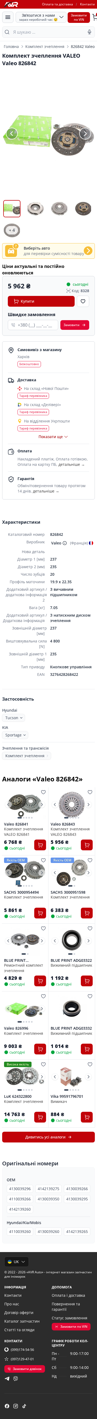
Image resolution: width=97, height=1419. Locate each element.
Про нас (11, 1303)
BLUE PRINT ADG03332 (71, 1028)
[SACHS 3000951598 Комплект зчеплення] (72, 873)
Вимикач (59, 1101)
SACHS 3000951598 (68, 892)
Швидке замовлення (31, 314)
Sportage (13, 735)
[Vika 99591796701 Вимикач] (72, 1077)
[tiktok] (24, 1406)
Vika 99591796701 (67, 1096)
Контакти (87, 4)
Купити (27, 301)
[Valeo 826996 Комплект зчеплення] (25, 1009)
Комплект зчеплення (44, 46)
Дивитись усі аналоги (45, 1137)
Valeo (56, 543)
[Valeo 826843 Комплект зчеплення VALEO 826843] (72, 804)
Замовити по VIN (73, 1326)
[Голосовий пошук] (89, 32)
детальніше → (71, 464)
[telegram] (7, 1378)
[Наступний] (85, 133)
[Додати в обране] (83, 301)
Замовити (71, 325)
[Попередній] (12, 133)
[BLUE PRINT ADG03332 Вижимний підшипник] (72, 1009)
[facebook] (7, 1406)
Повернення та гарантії (66, 1306)
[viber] (15, 1378)
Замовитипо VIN (79, 17)
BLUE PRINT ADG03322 (71, 960)
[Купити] (40, 845)
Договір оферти (18, 1312)
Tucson (11, 717)
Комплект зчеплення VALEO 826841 (23, 831)
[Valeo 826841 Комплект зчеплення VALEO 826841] (25, 804)
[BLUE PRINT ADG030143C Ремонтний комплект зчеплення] (25, 941)
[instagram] (15, 1406)
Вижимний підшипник (71, 965)
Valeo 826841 (16, 824)
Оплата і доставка (68, 1295)
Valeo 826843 (63, 824)
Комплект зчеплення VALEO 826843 (70, 831)
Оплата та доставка (57, 4)
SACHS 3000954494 (21, 892)
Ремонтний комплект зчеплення (23, 968)
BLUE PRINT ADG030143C (15, 960)
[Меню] (7, 17)
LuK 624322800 (18, 1096)
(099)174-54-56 (22, 1349)
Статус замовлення (69, 1317)
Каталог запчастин (22, 1321)
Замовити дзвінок (27, 1368)
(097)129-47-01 (22, 1359)
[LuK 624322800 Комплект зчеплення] (25, 1077)
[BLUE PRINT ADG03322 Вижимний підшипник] (72, 941)
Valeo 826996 (16, 1028)
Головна (11, 46)
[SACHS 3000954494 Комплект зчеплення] (25, 873)
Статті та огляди (19, 1329)
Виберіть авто (37, 248)
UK (16, 1261)
